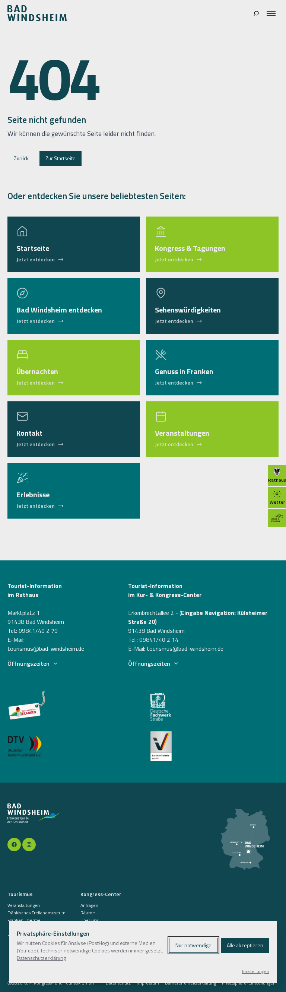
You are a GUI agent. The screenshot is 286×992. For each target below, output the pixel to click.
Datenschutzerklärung (41, 958)
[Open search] (256, 13)
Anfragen (89, 905)
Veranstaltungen (23, 905)
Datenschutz (118, 983)
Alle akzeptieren (245, 945)
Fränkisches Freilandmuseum (36, 913)
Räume (87, 913)
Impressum (148, 983)
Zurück (21, 158)
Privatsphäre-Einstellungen (249, 983)
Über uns (89, 920)
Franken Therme (24, 920)
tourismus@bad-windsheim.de (45, 648)
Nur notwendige (193, 945)
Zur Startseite (60, 158)
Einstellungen (255, 971)
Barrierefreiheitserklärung (190, 983)
